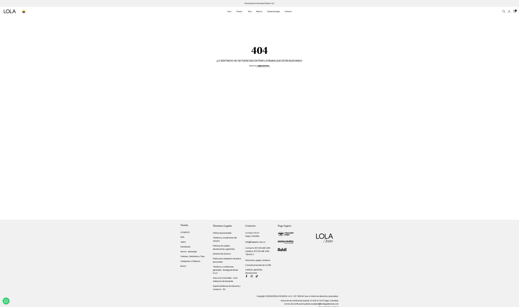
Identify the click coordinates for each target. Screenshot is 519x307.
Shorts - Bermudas (188, 251)
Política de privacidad (222, 233)
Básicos (259, 11)
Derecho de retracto (222, 254)
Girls (250, 11)
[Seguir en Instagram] (251, 276)
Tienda (239, 11)
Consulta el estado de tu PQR (258, 265)
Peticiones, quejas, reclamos (257, 260)
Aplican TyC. (270, 3)
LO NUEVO (185, 232)
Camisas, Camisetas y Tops (192, 256)
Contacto (288, 11)
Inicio (229, 11)
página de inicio (263, 66)
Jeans (183, 242)
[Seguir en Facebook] (246, 276)
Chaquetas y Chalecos (190, 261)
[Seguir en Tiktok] (257, 276)
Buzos (183, 266)
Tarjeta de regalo (273, 11)
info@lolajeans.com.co (255, 242)
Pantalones (185, 247)
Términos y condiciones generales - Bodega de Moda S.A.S (225, 270)
